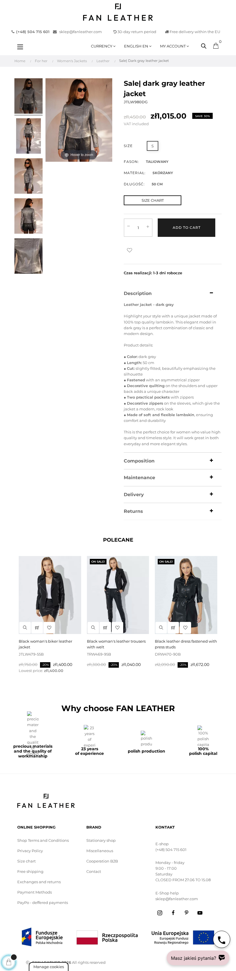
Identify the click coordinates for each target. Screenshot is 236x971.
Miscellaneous (99, 850)
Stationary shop (101, 840)
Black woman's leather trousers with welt (116, 644)
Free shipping (30, 871)
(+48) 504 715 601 (170, 849)
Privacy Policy (30, 850)
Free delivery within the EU (194, 32)
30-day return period (136, 32)
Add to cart (187, 227)
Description (138, 293)
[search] (25, 627)
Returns (133, 511)
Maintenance (139, 477)
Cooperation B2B (102, 861)
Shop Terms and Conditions (43, 840)
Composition (139, 461)
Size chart (26, 861)
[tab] (173, 293)
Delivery (134, 494)
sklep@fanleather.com (79, 32)
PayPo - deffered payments (42, 902)
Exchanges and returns (39, 881)
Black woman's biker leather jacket (45, 644)
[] (37, 627)
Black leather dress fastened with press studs (186, 644)
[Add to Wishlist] (129, 250)
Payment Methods (34, 892)
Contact (93, 871)
